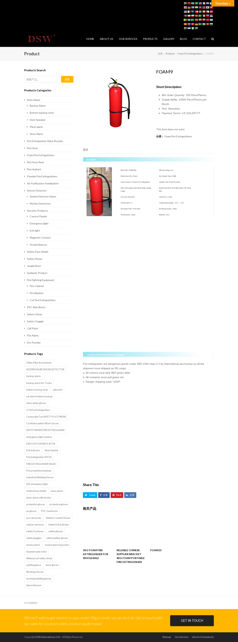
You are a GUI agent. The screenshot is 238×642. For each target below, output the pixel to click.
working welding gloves (38, 578)
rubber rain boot (35, 524)
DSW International (45, 636)
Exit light (35, 230)
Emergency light (39, 223)
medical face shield (36, 490)
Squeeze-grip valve (36, 551)
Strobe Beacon (38, 244)
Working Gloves (35, 571)
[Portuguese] (196, 15)
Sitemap (166, 636)
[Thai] (189, 24)
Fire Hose (32, 148)
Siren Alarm (33, 99)
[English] (200, 3)
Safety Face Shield (37, 251)
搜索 (67, 79)
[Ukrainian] (196, 24)
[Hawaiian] (203, 7)
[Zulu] (196, 28)
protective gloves (58, 504)
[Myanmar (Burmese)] (203, 11)
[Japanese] (207, 7)
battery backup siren (37, 389)
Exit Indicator (33, 450)
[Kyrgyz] (211, 7)
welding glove (33, 564)
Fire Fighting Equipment (40, 280)
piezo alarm (57, 490)
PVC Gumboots (49, 511)
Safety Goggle (35, 321)
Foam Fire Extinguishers (178, 136)
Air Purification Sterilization (43, 183)
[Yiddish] (189, 28)
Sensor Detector (36, 190)
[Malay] (185, 11)
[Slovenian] (203, 19)
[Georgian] (185, 7)
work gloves (52, 564)
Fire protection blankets (38, 470)
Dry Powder (34, 342)
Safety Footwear (35, 531)
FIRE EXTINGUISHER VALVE (41, 463)
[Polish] (192, 15)
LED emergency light (37, 484)
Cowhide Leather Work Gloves (42, 423)
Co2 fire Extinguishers (43, 300)
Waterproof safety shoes (39, 558)
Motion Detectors (40, 203)
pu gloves (31, 511)
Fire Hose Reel (35, 162)
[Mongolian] (200, 11)
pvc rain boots (33, 517)
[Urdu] (200, 24)
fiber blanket (51, 450)
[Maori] (192, 11)
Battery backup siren (42, 112)
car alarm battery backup (39, 396)
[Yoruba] (192, 28)
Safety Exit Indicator (58, 524)
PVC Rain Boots (36, 307)
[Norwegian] (211, 11)
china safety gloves (36, 403)
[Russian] (207, 15)
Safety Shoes (34, 258)
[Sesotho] (189, 19)
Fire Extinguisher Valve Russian (45, 141)
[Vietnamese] (207, 24)
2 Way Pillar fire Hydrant (39, 362)
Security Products (37, 210)
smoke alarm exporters (57, 544)
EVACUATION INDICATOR (40, 443)
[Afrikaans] (185, 3)
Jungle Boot (34, 265)
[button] (90, 495)
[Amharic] (192, 3)
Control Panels (38, 216)
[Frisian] (207, 3)
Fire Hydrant (34, 169)
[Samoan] (207, 19)
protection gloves (35, 504)
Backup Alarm (38, 105)
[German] (189, 7)
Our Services (181, 636)
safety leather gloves (57, 537)
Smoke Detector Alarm (43, 196)
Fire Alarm (32, 335)
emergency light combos (39, 436)
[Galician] (211, 3)
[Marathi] (196, 11)
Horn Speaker (38, 119)
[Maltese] (189, 11)
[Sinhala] (196, 19)
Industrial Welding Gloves (40, 477)
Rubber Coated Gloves (58, 517)
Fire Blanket (37, 293)
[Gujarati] (196, 7)
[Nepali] (207, 11)
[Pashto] (185, 15)
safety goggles (33, 537)
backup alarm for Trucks (39, 382)
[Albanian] (189, 3)
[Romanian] (203, 15)
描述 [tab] (85, 149)
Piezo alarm (36, 126)
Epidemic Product (37, 272)
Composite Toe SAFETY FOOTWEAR (46, 416)
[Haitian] (200, 7)
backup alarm (33, 376)
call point (57, 389)
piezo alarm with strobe (38, 497)
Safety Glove (34, 314)
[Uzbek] (203, 24)
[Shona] (185, 19)
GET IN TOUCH (192, 620)
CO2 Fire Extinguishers (38, 409)
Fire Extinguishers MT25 (39, 457)
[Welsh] (211, 24)
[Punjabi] (200, 15)
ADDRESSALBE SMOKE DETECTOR (45, 369)
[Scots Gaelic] (211, 19)
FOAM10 (31, 602)
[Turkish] (192, 24)
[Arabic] (196, 3)
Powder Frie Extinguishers (42, 176)
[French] (203, 3)
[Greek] (192, 7)
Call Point (32, 328)
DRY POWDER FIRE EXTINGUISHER (45, 430)
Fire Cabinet (37, 286)
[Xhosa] (185, 28)
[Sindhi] (192, 19)
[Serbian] (211, 15)
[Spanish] (185, 24)
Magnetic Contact (40, 237)
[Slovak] (200, 19)
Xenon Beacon (33, 585)
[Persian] (189, 15)
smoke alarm (33, 544)
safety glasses (55, 531)
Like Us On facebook (203, 636)
